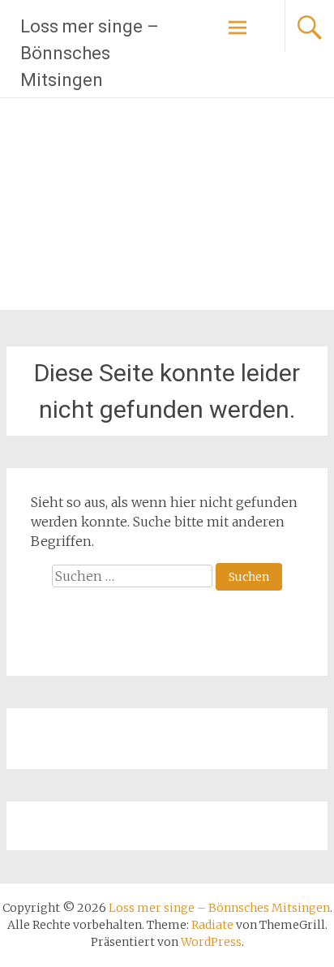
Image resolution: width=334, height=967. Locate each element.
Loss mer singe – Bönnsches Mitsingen (89, 53)
